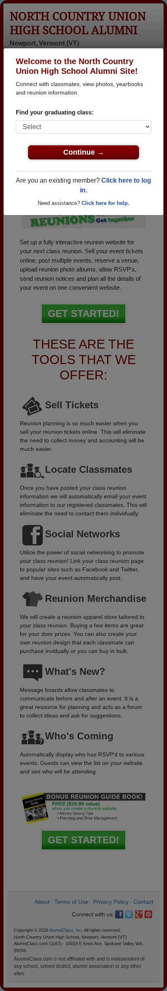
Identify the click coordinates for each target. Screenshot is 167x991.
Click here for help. (105, 203)
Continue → (83, 152)
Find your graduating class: (55, 112)
